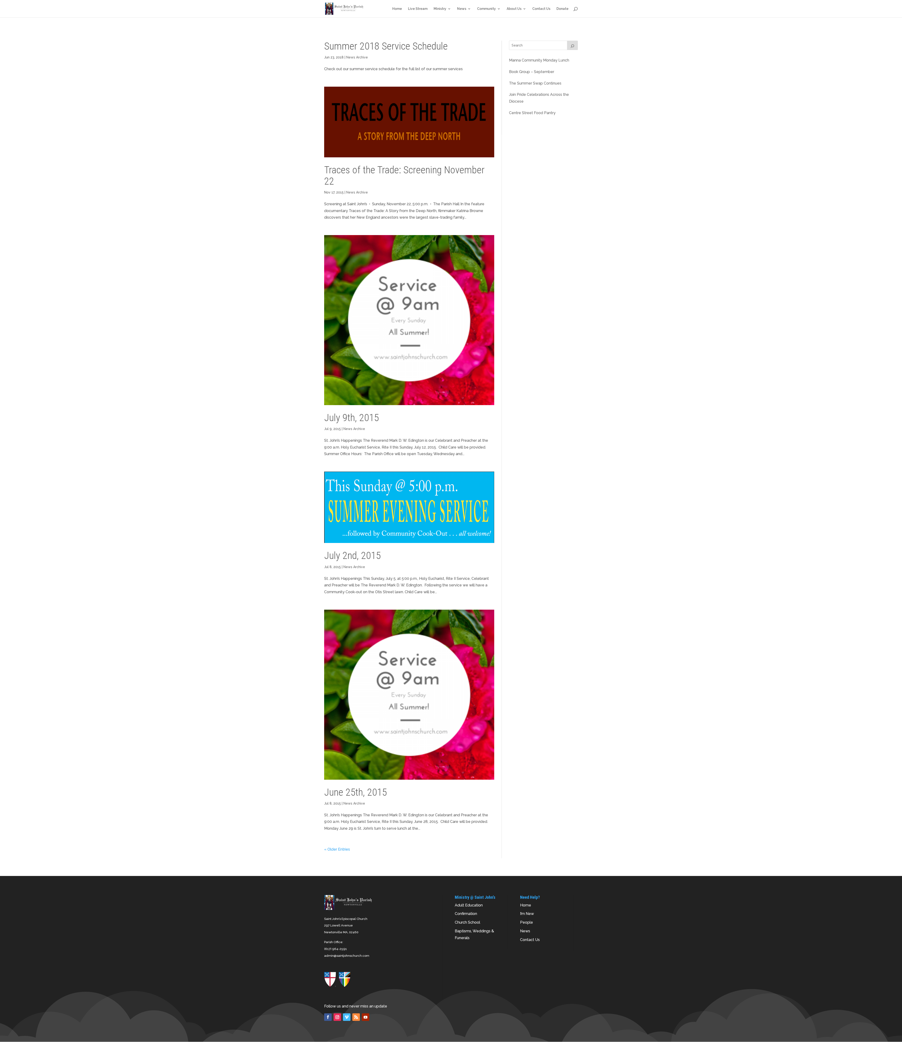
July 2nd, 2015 (352, 555)
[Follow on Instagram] (337, 1017)
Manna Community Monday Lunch (539, 60)
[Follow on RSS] (356, 1017)
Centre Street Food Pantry (532, 113)
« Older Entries (337, 849)
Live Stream (418, 9)
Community (486, 9)
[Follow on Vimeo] (346, 1017)
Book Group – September (531, 72)
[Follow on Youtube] (365, 1017)
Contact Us (541, 9)
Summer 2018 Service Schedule (386, 46)
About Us (514, 9)
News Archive (357, 57)
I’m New (527, 913)
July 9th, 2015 (351, 417)
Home (397, 9)
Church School (467, 922)
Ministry (440, 9)
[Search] (572, 45)
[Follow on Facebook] (328, 1017)
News (461, 9)
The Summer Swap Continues (535, 83)
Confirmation (466, 913)
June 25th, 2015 (355, 792)
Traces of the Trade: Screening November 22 (404, 175)
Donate (562, 9)
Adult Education (469, 905)
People (526, 922)
